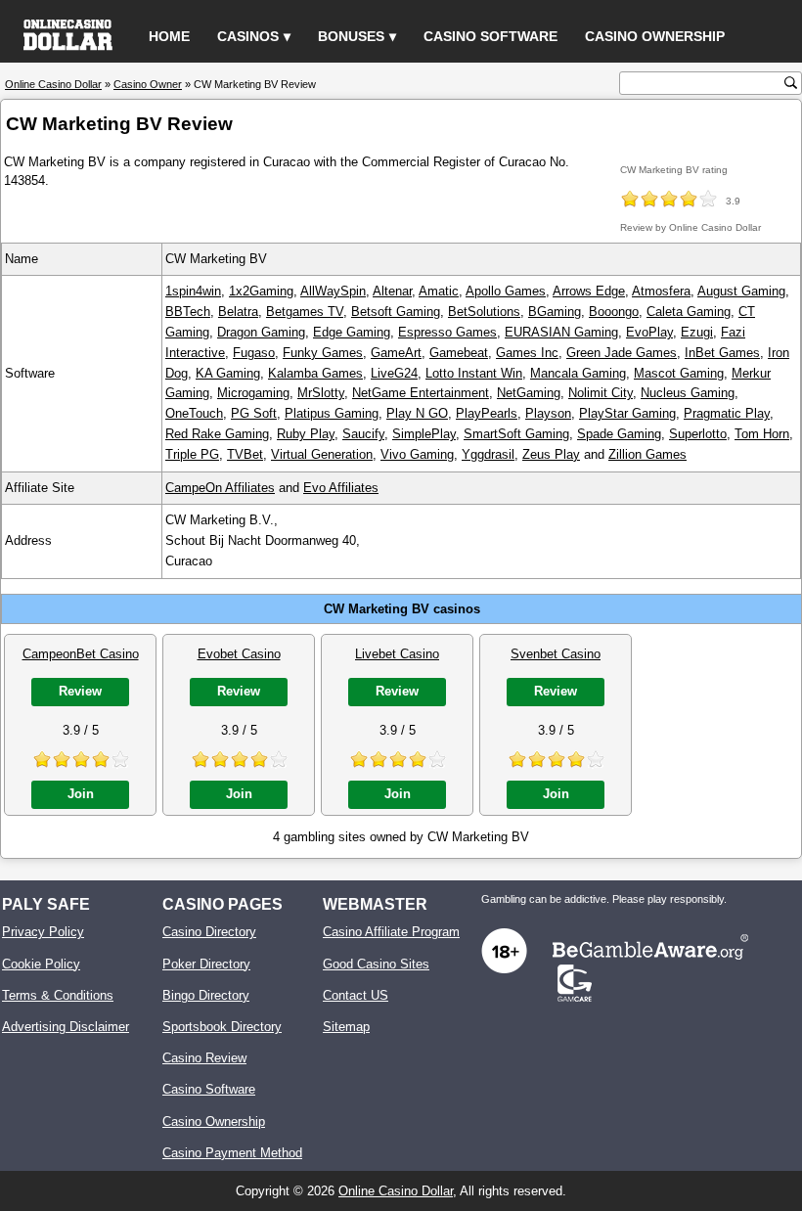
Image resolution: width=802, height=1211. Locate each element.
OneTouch (194, 413)
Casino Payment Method (232, 1152)
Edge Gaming (351, 332)
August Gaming (741, 291)
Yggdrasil (488, 454)
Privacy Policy (43, 931)
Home (169, 36)
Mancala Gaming (578, 373)
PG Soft (254, 413)
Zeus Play (551, 454)
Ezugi (697, 332)
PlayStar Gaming (627, 413)
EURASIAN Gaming (561, 332)
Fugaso (254, 352)
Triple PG (192, 454)
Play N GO (417, 413)
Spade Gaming (619, 433)
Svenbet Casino (556, 654)
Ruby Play (305, 433)
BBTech (187, 311)
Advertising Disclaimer (65, 1026)
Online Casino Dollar (395, 1191)
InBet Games (722, 352)
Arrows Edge (589, 291)
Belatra (238, 311)
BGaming (554, 311)
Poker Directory (206, 964)
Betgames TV (304, 311)
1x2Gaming (261, 291)
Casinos (248, 36)
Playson (548, 413)
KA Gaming (228, 373)
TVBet (245, 454)
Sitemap (346, 1026)
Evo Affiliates (341, 487)
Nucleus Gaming (688, 392)
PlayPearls (486, 413)
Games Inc (527, 352)
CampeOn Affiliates (220, 487)
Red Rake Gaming (217, 433)
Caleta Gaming (688, 311)
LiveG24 (394, 373)
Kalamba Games (315, 373)
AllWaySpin (333, 291)
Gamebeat (458, 352)
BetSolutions (484, 311)
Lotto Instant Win (473, 373)
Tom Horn (762, 433)
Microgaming (253, 392)
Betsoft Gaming (395, 311)
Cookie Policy (41, 964)
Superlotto (698, 433)
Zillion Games (647, 454)
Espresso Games (447, 332)
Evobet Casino (239, 654)
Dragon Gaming (261, 332)
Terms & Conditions (57, 995)
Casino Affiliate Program (391, 931)
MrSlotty (320, 392)
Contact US (355, 995)
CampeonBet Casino (80, 654)
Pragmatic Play (727, 413)
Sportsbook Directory (222, 1026)
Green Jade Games (621, 352)
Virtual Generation (322, 454)
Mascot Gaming (679, 373)
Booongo (614, 311)
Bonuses (351, 36)
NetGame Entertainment (420, 392)
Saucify (363, 433)
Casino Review (204, 1058)
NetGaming (528, 392)
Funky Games (323, 352)
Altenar (392, 291)
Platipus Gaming (332, 413)
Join (80, 793)
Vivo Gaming (417, 454)
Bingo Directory (205, 995)
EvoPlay (649, 332)
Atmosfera (661, 291)
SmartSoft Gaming (516, 433)
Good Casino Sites (376, 964)
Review (80, 691)
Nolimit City (600, 392)
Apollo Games (506, 291)
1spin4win (193, 291)
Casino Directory (209, 931)
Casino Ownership (655, 36)
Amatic (439, 291)
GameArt (396, 352)
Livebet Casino (397, 654)
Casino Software (490, 36)
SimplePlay (424, 433)
